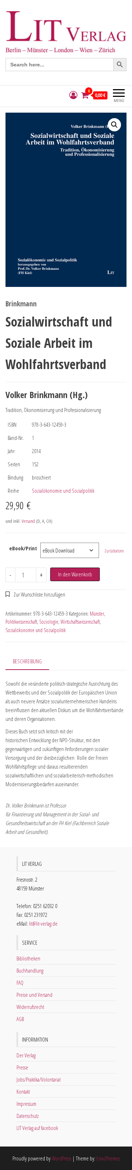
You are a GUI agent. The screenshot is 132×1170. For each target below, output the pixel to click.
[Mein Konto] (73, 95)
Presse (22, 1067)
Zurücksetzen (114, 551)
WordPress (61, 1158)
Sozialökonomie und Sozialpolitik (63, 490)
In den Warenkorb (75, 574)
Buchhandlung (29, 970)
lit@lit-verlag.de (43, 923)
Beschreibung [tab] (27, 661)
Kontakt (23, 1091)
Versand (28, 521)
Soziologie (48, 621)
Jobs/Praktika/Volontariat (38, 1079)
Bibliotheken (28, 958)
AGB (20, 1019)
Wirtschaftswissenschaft (80, 621)
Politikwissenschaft (21, 621)
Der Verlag (26, 1055)
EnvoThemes (108, 1158)
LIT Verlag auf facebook (37, 1127)
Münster (97, 613)
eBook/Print (23, 548)
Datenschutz (27, 1115)
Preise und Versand (34, 994)
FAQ (19, 982)
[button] (114, 124)
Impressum (26, 1103)
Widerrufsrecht (30, 1006)
